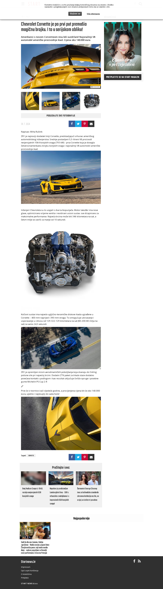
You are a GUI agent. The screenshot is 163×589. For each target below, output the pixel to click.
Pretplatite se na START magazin (122, 77)
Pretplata (25, 577)
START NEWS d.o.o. (29, 583)
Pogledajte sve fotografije (61, 116)
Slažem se (75, 14)
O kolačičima (26, 574)
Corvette (31, 455)
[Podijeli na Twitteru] (78, 124)
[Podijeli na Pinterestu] (85, 124)
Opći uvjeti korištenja (29, 570)
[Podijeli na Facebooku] (72, 124)
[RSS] (139, 561)
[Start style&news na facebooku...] (134, 561)
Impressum (25, 567)
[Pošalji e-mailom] (91, 124)
